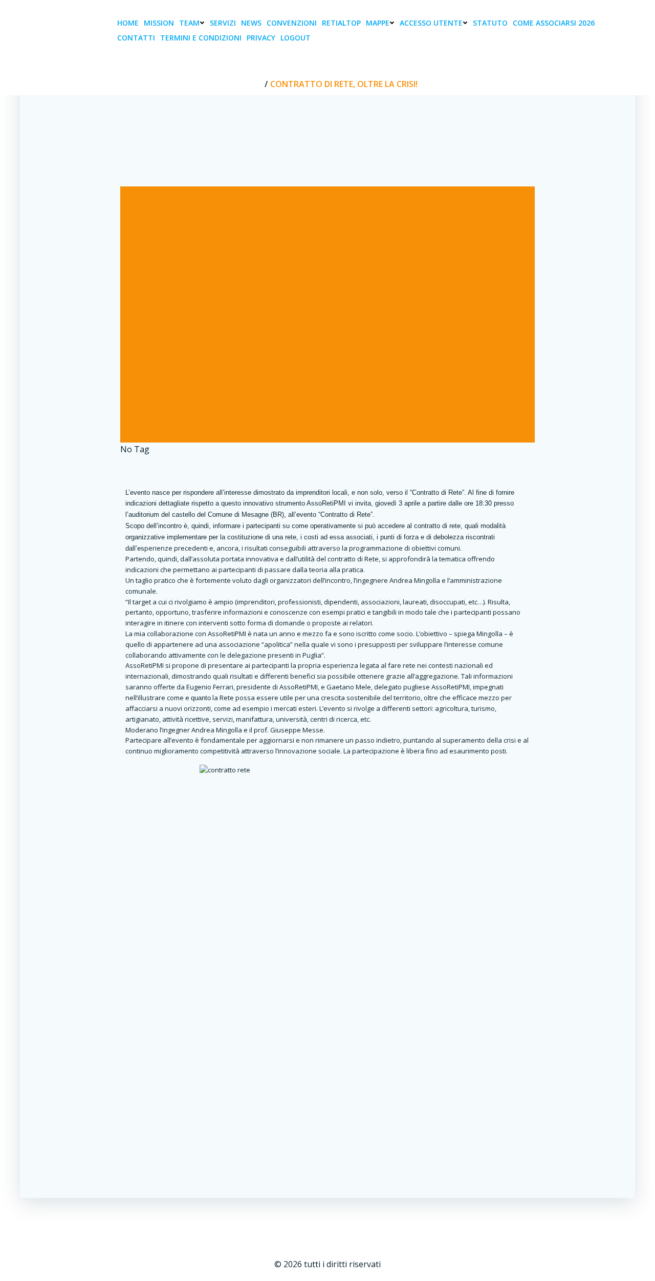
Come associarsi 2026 (554, 23)
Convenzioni (292, 23)
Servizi (223, 23)
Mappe (377, 23)
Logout (295, 38)
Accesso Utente (431, 23)
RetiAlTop (341, 23)
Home (128, 23)
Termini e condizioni (201, 38)
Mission (159, 23)
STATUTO (490, 23)
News (251, 23)
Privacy (261, 38)
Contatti (136, 38)
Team (189, 23)
